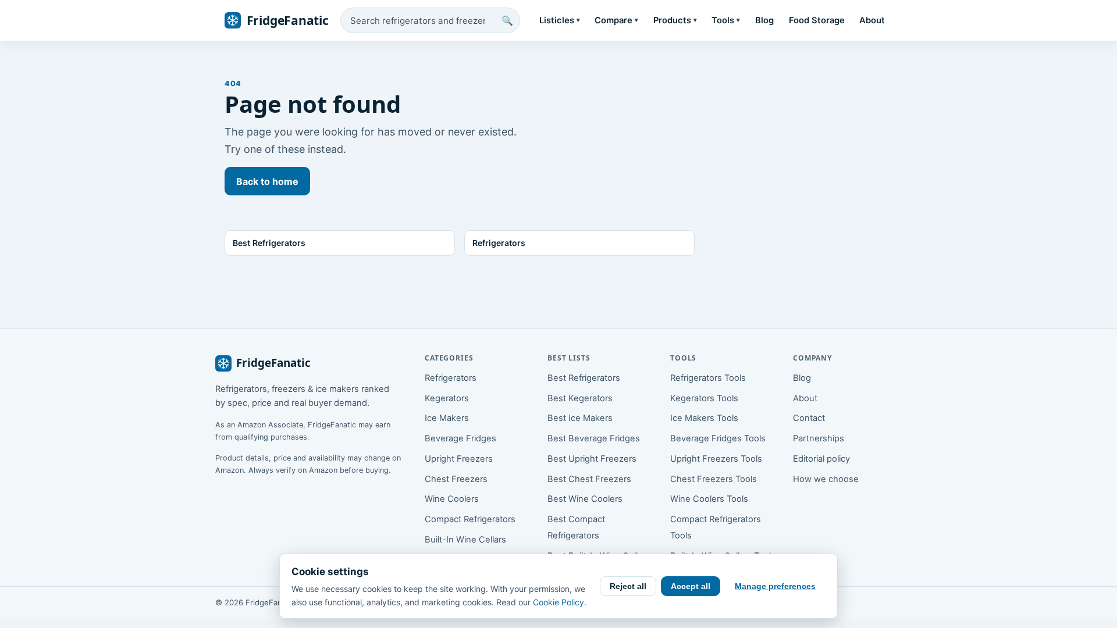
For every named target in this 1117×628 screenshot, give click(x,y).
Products (675, 20)
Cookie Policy (558, 602)
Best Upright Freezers (591, 459)
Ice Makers (447, 418)
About (872, 20)
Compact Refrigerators (470, 519)
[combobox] (430, 20)
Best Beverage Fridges (593, 438)
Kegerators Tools (704, 398)
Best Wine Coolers (584, 499)
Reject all (628, 586)
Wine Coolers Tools (709, 499)
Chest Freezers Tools (713, 479)
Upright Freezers (459, 459)
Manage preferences (775, 586)
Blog (764, 20)
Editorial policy (821, 459)
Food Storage (817, 20)
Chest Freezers (456, 479)
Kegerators (447, 398)
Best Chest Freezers (589, 479)
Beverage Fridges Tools (718, 438)
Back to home (267, 181)
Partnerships (818, 438)
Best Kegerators (580, 398)
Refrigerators (450, 378)
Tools (726, 20)
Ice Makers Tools (704, 418)
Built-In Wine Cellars (465, 539)
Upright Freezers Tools (716, 459)
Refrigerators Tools (708, 378)
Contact (809, 418)
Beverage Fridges (460, 438)
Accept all (690, 586)
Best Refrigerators (583, 378)
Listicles (559, 20)
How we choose (826, 479)
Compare (616, 20)
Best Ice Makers (580, 418)
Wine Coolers (452, 499)
